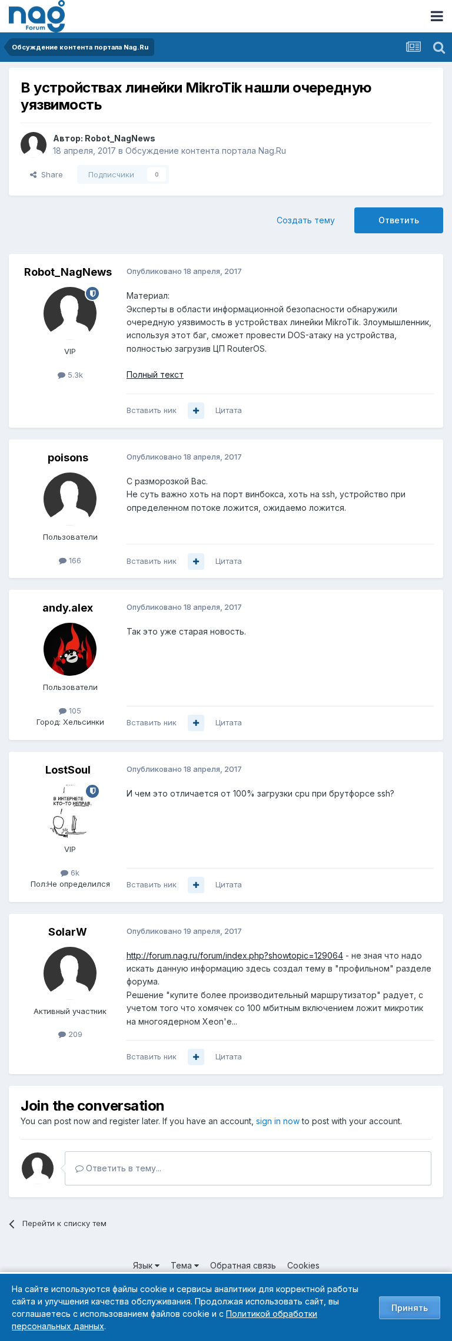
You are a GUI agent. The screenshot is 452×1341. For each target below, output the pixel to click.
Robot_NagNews (120, 138)
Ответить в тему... (122, 1168)
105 (74, 710)
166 (74, 560)
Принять (409, 1308)
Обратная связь (243, 1265)
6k (73, 872)
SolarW (67, 932)
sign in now (278, 1121)
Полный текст (155, 374)
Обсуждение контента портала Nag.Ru (205, 151)
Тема (182, 1265)
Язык (144, 1265)
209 (74, 1034)
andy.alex (67, 608)
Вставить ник (152, 410)
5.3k (74, 374)
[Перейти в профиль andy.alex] (70, 649)
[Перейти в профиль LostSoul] (70, 811)
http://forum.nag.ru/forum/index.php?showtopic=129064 (235, 955)
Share (49, 174)
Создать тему (306, 220)
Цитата (228, 410)
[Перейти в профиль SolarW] (70, 973)
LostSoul (68, 770)
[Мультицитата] (196, 410)
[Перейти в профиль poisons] (70, 499)
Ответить (398, 220)
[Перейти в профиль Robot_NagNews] (33, 145)
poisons (68, 457)
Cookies (303, 1265)
